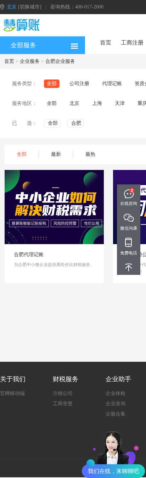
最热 (90, 154)
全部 (22, 154)
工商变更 (63, 403)
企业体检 (115, 393)
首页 (105, 43)
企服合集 (115, 414)
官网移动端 (12, 393)
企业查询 (115, 403)
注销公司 (63, 393)
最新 (56, 154)
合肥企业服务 (60, 61)
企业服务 (30, 61)
